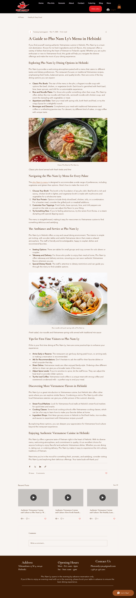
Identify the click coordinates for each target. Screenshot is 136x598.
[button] (119, 6)
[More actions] (106, 32)
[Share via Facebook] (30, 467)
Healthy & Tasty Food (35, 17)
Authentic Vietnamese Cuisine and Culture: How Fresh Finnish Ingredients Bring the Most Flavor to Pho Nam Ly (68, 511)
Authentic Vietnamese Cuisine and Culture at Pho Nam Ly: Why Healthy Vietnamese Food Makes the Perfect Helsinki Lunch (33, 511)
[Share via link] (45, 467)
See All (115, 485)
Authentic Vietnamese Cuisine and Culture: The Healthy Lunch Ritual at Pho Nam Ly (102, 511)
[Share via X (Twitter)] (35, 467)
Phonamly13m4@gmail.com (103, 566)
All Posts (21, 17)
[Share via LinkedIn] (40, 467)
